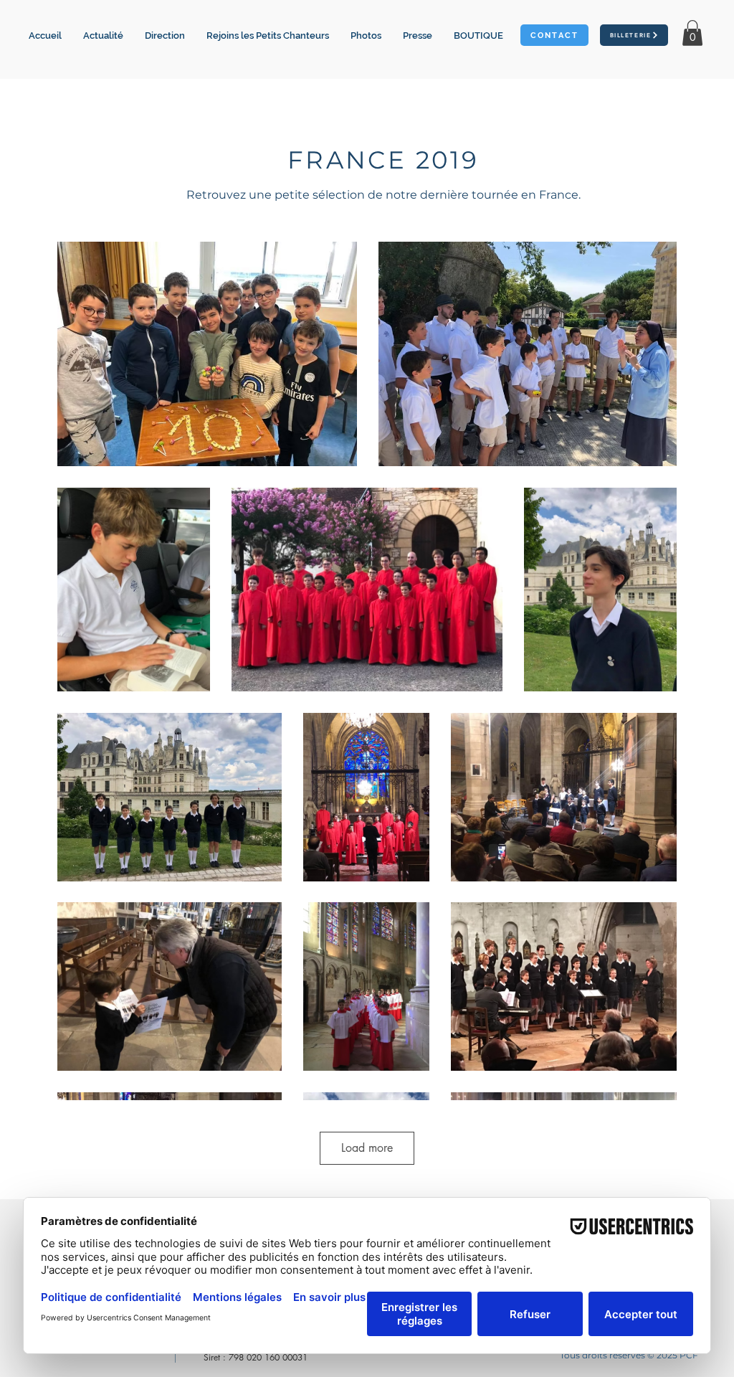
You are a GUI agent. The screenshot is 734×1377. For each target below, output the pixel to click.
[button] (268, 36)
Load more (367, 1147)
